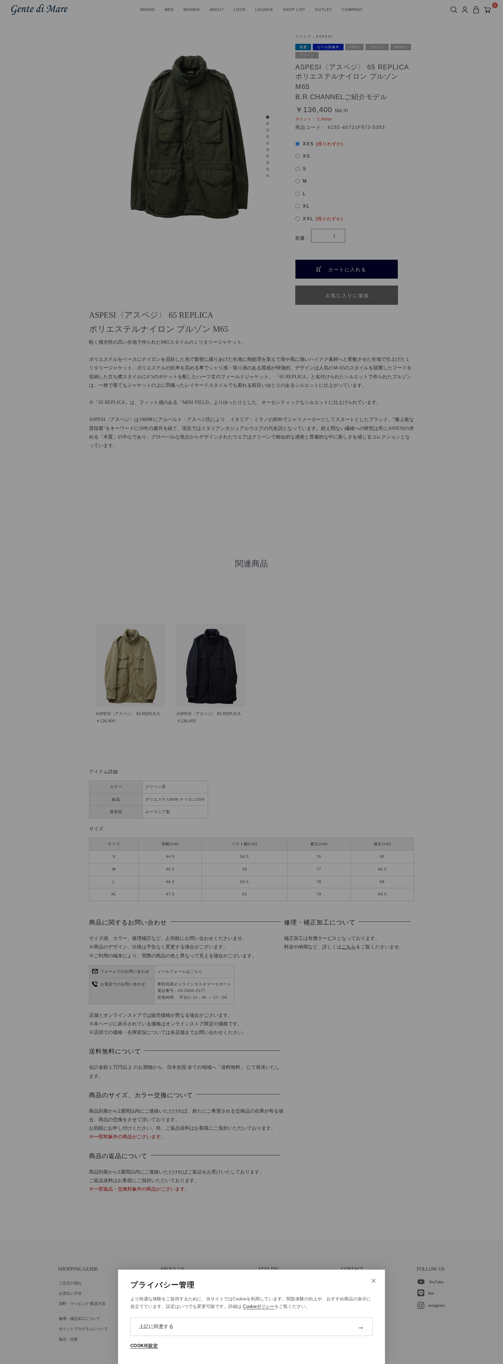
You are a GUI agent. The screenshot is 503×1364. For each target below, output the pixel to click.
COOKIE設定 (144, 1345)
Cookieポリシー (258, 1306)
